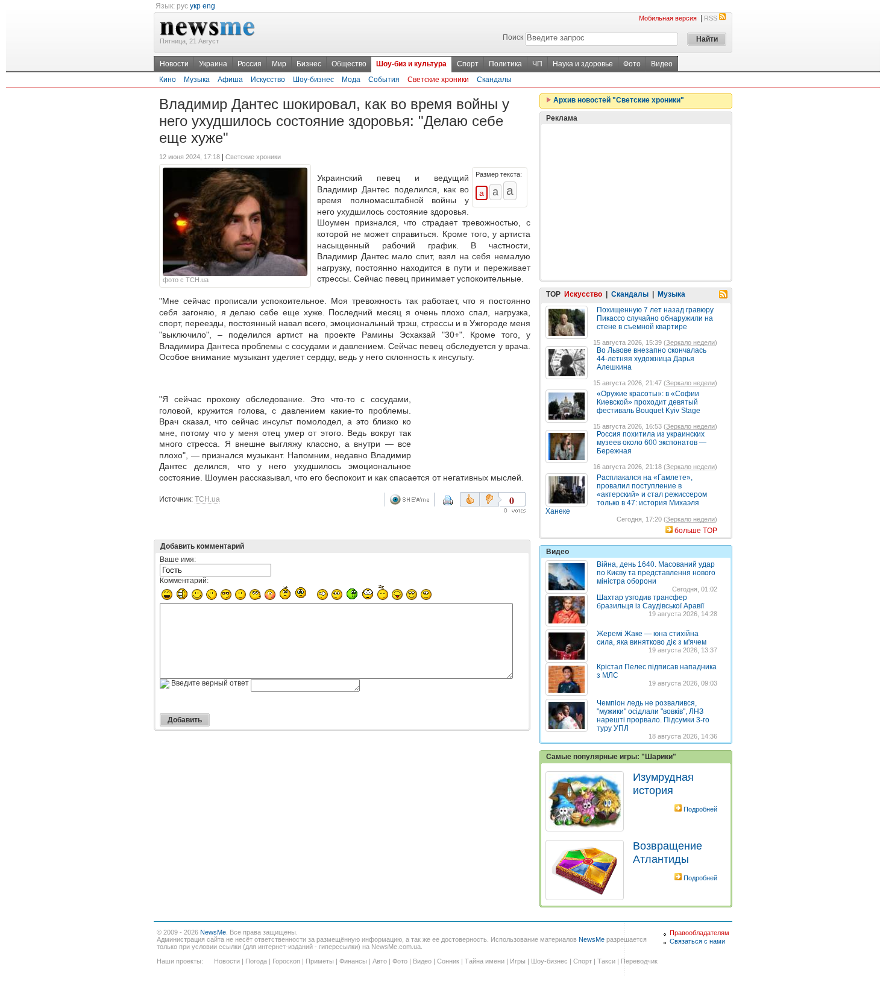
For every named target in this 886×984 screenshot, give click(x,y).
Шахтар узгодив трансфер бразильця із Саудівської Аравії (650, 601)
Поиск (513, 37)
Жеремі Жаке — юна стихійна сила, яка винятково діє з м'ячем (651, 637)
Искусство (268, 79)
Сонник (448, 961)
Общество (348, 64)
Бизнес (309, 64)
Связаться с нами (697, 941)
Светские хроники (438, 79)
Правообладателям (699, 932)
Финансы (353, 961)
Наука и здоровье (583, 64)
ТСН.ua (207, 499)
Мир (279, 64)
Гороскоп (286, 961)
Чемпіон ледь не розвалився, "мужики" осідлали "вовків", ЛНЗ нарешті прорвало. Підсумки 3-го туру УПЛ (653, 716)
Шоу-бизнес (313, 79)
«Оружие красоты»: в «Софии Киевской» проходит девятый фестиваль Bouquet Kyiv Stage (648, 402)
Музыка (197, 79)
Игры (518, 961)
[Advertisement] (473, 418)
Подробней (700, 809)
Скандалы (494, 79)
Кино (167, 79)
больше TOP (695, 530)
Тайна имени (484, 961)
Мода (351, 79)
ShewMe (411, 499)
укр (195, 6)
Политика (505, 64)
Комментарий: (184, 580)
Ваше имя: (178, 559)
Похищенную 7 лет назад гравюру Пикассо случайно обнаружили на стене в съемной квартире (655, 318)
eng (209, 6)
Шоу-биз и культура (411, 64)
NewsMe (213, 932)
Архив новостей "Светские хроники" (617, 100)
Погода (256, 961)
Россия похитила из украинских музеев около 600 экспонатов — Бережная (651, 442)
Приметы (320, 961)
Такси (606, 961)
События (384, 79)
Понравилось (470, 499)
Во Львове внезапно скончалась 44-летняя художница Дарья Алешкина (651, 358)
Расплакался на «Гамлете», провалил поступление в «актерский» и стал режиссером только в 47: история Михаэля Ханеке (626, 494)
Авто (379, 961)
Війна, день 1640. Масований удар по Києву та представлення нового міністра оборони (656, 572)
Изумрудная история (663, 783)
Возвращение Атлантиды (667, 852)
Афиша (230, 79)
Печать (456, 505)
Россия (249, 64)
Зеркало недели (690, 342)
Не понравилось (490, 499)
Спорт (468, 64)
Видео (662, 64)
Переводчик (639, 961)
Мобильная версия (668, 18)
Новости (174, 64)
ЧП (537, 64)
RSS (710, 18)
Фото (632, 64)
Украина (213, 64)
